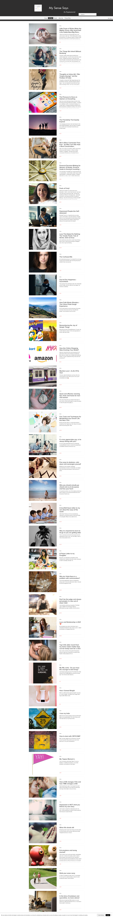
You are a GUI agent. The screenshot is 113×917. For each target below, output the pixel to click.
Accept (108, 915)
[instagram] (110, 18)
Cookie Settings (101, 915)
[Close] (111, 915)
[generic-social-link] (111, 18)
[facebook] (108, 18)
